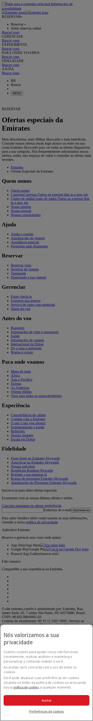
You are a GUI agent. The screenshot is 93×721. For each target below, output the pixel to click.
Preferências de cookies (46, 711)
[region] (46, 672)
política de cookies (26, 687)
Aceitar (47, 700)
